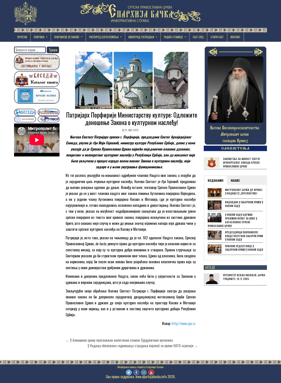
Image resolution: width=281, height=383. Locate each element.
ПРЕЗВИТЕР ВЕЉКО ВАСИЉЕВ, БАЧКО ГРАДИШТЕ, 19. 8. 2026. (244, 277)
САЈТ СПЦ (198, 37)
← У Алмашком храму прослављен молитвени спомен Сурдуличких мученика (119, 340)
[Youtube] (151, 372)
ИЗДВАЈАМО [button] (215, 180)
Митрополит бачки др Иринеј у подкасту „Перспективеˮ (243, 191)
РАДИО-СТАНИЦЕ (173, 37)
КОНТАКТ (235, 37)
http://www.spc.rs (184, 323)
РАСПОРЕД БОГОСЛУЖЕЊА (104, 37)
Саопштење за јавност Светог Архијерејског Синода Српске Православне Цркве (241, 162)
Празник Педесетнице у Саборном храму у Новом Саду (244, 248)
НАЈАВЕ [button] (235, 180)
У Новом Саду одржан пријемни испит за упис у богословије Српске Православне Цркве (232, 220)
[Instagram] (144, 372)
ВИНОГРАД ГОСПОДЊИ (141, 37)
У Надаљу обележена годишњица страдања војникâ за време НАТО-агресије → (143, 345)
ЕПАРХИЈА (39, 37)
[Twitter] (129, 372)
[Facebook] (136, 372)
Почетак (22, 37)
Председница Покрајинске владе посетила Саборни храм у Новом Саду (244, 236)
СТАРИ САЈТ (217, 37)
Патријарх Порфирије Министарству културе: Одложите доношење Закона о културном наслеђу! (131, 118)
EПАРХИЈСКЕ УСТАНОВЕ (66, 37)
